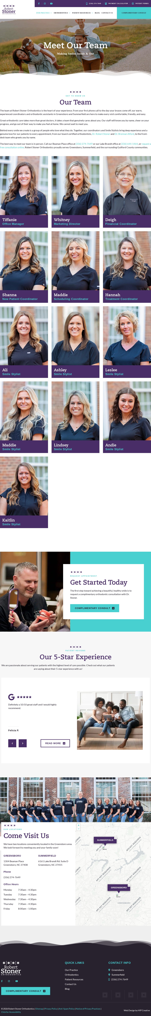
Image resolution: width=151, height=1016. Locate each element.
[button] (105, 849)
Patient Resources (81, 13)
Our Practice (43, 13)
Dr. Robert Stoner (101, 133)
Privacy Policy (50, 1008)
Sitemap (39, 1008)
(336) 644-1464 (129, 143)
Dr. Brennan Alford (124, 133)
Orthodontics (61, 13)
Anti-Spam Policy (67, 1008)
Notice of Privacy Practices (88, 1008)
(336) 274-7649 (84, 143)
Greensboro (119, 887)
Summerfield (105, 840)
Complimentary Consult (134, 13)
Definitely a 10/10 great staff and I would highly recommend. (32, 706)
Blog (97, 13)
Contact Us (107, 13)
